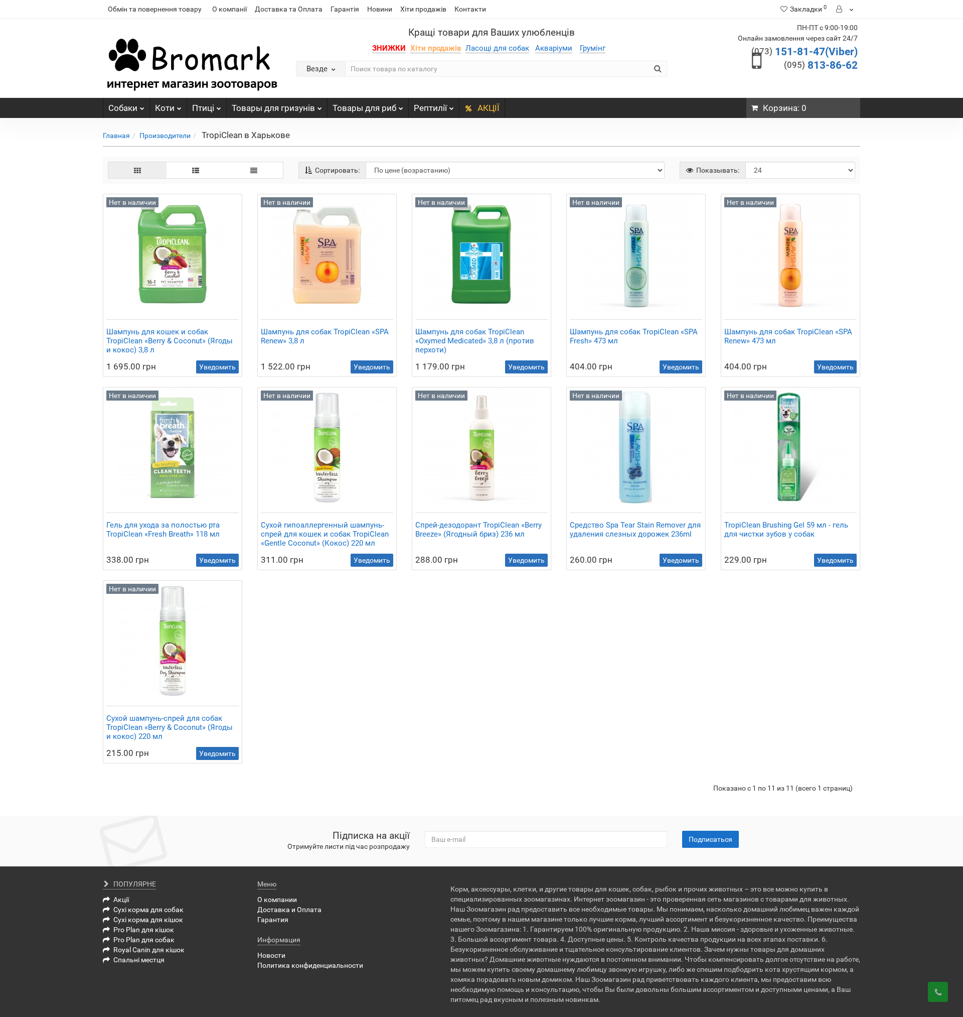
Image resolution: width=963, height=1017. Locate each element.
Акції (121, 900)
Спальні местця (139, 960)
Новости (271, 955)
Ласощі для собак (497, 48)
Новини (379, 9)
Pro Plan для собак (144, 940)
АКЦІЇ (488, 108)
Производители (165, 136)
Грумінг (592, 48)
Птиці (203, 108)
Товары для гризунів (273, 108)
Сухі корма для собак (148, 910)
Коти (165, 108)
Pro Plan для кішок (143, 930)
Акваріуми (553, 48)
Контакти (470, 9)
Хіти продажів (423, 9)
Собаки (122, 108)
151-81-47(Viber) (804, 52)
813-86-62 (821, 65)
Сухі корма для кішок (148, 920)
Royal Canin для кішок (149, 950)
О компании (277, 900)
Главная (116, 136)
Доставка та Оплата (289, 9)
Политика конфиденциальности (310, 965)
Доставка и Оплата (289, 910)
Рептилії (430, 108)
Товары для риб (364, 108)
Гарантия (272, 920)
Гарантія (345, 9)
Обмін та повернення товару (155, 9)
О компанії (229, 9)
